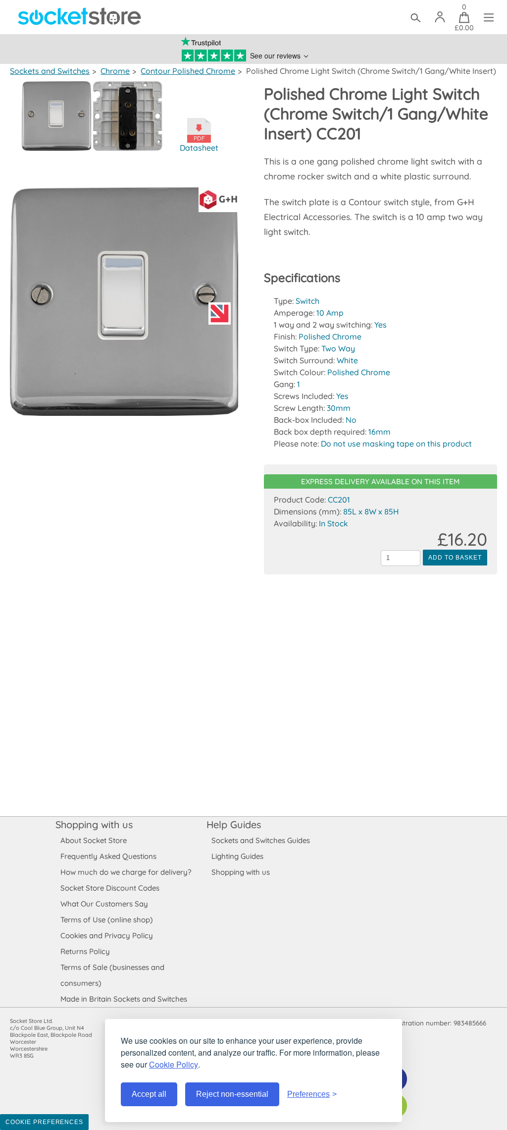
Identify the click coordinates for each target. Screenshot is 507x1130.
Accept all (149, 1094)
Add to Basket (454, 557)
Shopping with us (94, 824)
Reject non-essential (232, 1094)
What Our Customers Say (104, 903)
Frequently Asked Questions (108, 856)
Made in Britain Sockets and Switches (123, 999)
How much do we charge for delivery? (125, 872)
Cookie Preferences (44, 1122)
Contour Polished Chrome (188, 71)
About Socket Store (93, 840)
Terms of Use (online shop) (106, 919)
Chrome (115, 71)
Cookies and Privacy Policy (106, 935)
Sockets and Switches (50, 71)
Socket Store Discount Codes (109, 888)
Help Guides (233, 824)
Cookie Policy (173, 1064)
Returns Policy (85, 951)
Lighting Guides (237, 856)
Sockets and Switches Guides (260, 840)
